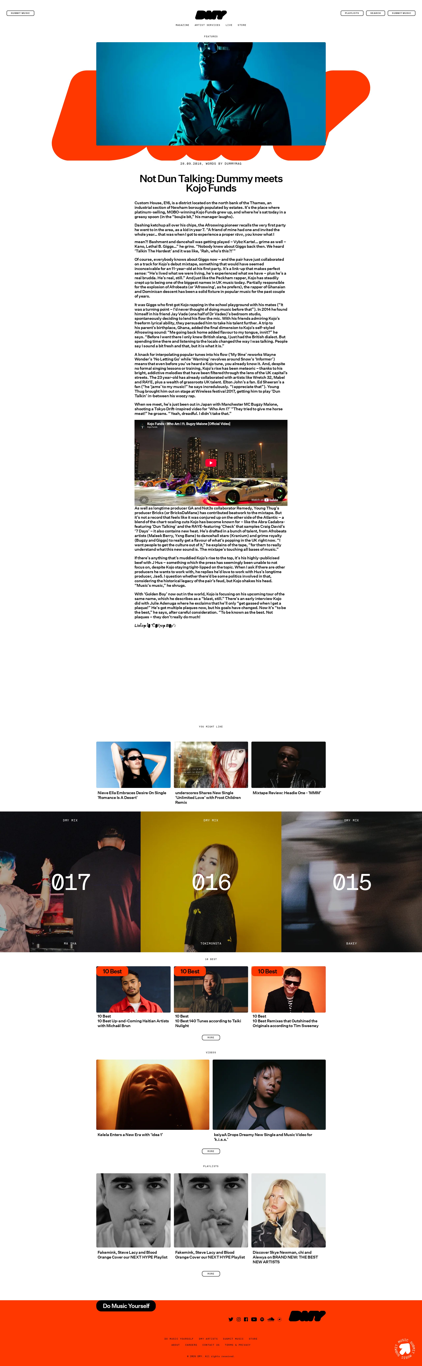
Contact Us (211, 1344)
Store (242, 25)
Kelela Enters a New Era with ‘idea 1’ (130, 1134)
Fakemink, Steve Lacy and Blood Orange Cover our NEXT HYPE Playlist (132, 1255)
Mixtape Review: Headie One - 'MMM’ (287, 792)
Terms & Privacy (238, 1344)
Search (375, 13)
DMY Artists (208, 1338)
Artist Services (207, 25)
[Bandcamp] (280, 1319)
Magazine (182, 25)
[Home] (211, 15)
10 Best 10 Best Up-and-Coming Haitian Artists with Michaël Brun (133, 1021)
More (211, 1037)
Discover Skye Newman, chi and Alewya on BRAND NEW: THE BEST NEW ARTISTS (285, 1257)
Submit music (20, 13)
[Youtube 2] (254, 1319)
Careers (191, 1344)
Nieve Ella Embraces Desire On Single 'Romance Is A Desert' (132, 795)
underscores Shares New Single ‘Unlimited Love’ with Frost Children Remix (208, 797)
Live (229, 25)
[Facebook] (246, 1319)
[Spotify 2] (262, 1319)
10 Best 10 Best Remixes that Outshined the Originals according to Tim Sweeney (285, 1021)
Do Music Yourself (179, 1338)
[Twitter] (230, 1319)
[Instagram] (239, 1319)
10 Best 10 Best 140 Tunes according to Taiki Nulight (208, 1021)
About (175, 1344)
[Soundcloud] (270, 1319)
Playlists (352, 13)
